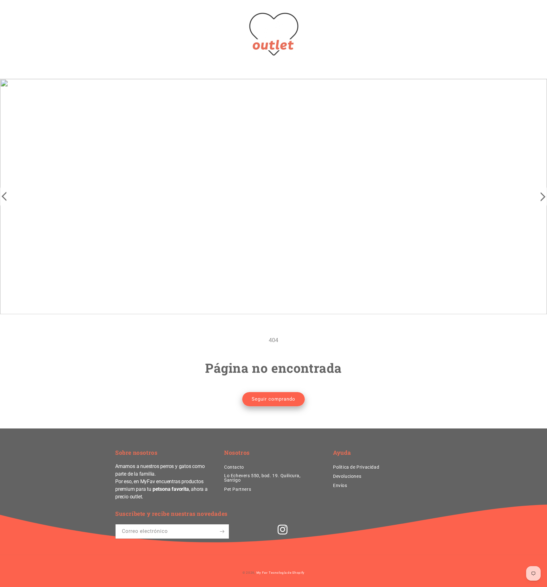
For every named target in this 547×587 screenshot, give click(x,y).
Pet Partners (237, 489)
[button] (122, 34)
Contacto (234, 467)
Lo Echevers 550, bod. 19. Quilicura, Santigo (262, 478)
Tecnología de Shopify (287, 572)
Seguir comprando (273, 399)
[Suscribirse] (222, 531)
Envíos (340, 485)
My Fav (262, 572)
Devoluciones (347, 476)
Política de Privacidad (356, 467)
